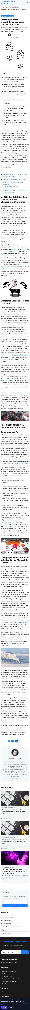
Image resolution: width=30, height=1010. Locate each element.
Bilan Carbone (8, 522)
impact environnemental (21, 463)
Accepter (4, 1007)
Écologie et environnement (9, 981)
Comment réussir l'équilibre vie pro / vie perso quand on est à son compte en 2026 (14, 811)
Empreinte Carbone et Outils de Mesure (13, 179)
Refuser (11, 1007)
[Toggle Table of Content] (2, 171)
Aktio (25, 342)
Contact (4, 992)
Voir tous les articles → (15, 778)
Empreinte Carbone (17, 249)
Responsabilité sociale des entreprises (12, 979)
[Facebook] (12, 741)
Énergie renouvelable (8, 984)
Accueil (2, 7)
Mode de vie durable (7, 974)
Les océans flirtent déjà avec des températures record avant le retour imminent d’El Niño (13, 871)
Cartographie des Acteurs (19, 355)
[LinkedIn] (16, 741)
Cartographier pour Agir (11, 186)
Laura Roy (3, 882)
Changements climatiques (12, 7)
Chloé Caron (4, 818)
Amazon (20, 393)
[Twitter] (9, 741)
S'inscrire (15, 905)
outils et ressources (15, 641)
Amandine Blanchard (15, 759)
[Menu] (27, 2)
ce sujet (12, 380)
